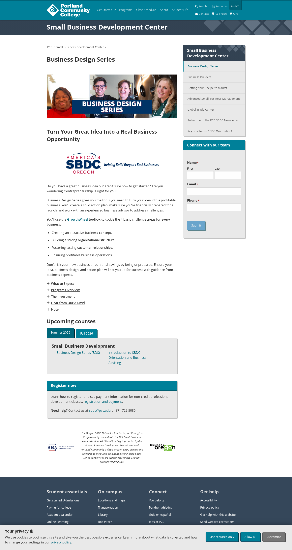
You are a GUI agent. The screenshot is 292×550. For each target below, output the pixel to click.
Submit (196, 225)
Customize (274, 537)
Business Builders (199, 77)
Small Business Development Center (107, 27)
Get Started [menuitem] (104, 10)
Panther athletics (160, 507)
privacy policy (61, 542)
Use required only (222, 537)
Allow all (250, 537)
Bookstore (105, 522)
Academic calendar (60, 515)
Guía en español (160, 515)
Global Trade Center (201, 109)
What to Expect (62, 283)
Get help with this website (218, 515)
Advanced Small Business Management (214, 98)
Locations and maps (111, 500)
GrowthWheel (77, 219)
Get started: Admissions (63, 500)
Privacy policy (209, 507)
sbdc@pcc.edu (100, 410)
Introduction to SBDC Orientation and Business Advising (127, 357)
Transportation (108, 507)
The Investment (63, 296)
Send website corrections (217, 522)
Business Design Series (203, 66)
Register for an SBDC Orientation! (210, 131)
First (190, 168)
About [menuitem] (164, 10)
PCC (49, 47)
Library (103, 515)
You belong (156, 500)
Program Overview (65, 290)
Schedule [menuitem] (146, 10)
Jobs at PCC (156, 522)
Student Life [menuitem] (180, 10)
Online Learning (58, 522)
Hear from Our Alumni (68, 303)
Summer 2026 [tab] (60, 332)
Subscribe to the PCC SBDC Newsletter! (213, 120)
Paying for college (59, 507)
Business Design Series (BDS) (78, 352)
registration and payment (103, 401)
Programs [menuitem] (125, 10)
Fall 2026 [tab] (86, 333)
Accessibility (208, 500)
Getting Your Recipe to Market (207, 88)
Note (55, 309)
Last (217, 168)
